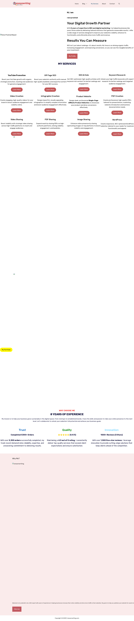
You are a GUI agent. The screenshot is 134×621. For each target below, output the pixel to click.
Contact (112, 4)
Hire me (17, 609)
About (104, 4)
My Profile (72, 56)
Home (77, 4)
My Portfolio (6, 350)
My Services (94, 4)
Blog (83, 4)
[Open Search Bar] (119, 4)
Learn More (17, 89)
